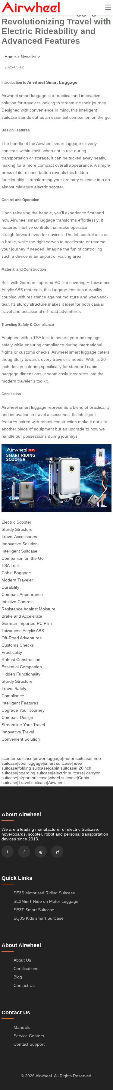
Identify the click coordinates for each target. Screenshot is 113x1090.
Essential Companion (22, 666)
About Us (22, 960)
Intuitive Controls (17, 601)
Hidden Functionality (21, 674)
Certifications (26, 968)
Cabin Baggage (16, 572)
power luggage (48, 758)
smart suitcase (58, 763)
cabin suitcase (62, 768)
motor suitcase (77, 758)
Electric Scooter (16, 522)
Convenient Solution (21, 739)
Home (10, 56)
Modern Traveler (17, 580)
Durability (10, 587)
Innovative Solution (20, 543)
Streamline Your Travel (23, 724)
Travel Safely (14, 688)
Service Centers (29, 1035)
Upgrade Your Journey (23, 710)
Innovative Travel (18, 731)
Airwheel (56, 782)
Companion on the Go (23, 558)
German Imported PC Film (27, 623)
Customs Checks (18, 645)
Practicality (12, 652)
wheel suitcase (63, 777)
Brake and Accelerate (22, 616)
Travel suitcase (32, 782)
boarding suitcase (35, 772)
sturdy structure (32, 304)
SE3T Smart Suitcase (34, 909)
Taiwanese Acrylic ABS (23, 630)
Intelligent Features (20, 703)
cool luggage (30, 763)
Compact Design (17, 717)
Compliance (13, 695)
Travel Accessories (19, 536)
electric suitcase (68, 772)
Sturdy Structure (17, 529)
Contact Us (24, 985)
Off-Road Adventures (22, 637)
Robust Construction (21, 659)
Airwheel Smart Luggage (52, 82)
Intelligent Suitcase (19, 551)
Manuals (22, 1027)
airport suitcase (33, 777)
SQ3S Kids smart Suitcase (39, 918)
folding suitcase (33, 768)
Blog (18, 977)
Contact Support (29, 1044)
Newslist (28, 56)
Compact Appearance (22, 594)
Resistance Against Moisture (28, 608)
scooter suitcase (17, 758)
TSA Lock (11, 565)
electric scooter (48, 186)
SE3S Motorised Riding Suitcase (44, 892)
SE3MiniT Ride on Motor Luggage (46, 901)
